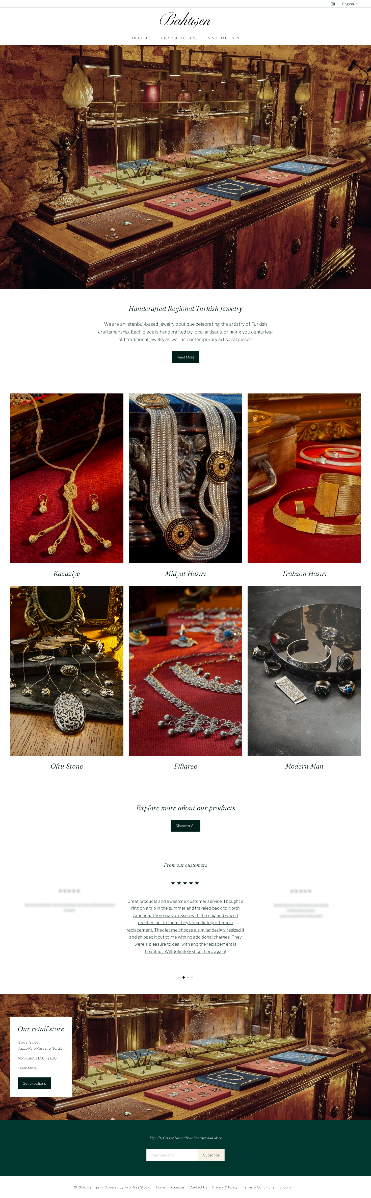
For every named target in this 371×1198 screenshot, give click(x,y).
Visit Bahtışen (224, 38)
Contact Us (198, 1187)
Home (161, 1187)
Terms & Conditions (259, 1187)
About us (177, 1187)
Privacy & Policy (224, 1187)
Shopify (285, 1187)
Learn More (27, 1068)
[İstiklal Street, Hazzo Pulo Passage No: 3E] (185, 1057)
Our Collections (179, 38)
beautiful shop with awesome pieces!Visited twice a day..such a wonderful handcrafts (301, 910)
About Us (141, 38)
